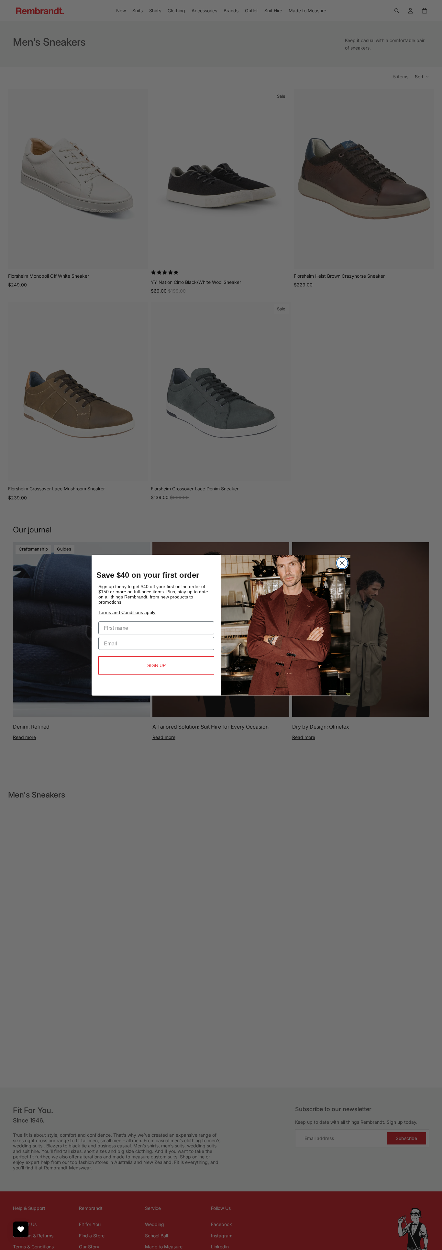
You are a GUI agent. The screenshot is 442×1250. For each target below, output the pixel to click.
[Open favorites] (20, 1229)
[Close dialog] (342, 563)
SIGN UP (156, 665)
